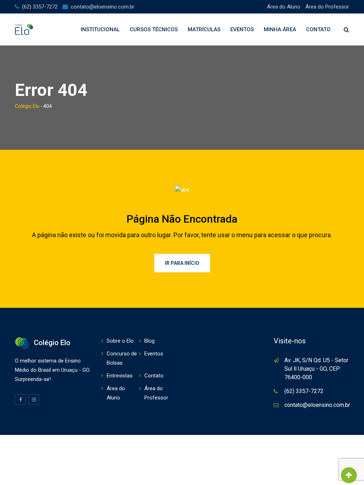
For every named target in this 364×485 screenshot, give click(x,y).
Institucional (100, 29)
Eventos (242, 29)
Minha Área (280, 29)
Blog (149, 341)
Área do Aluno (283, 7)
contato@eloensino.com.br (102, 7)
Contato (318, 29)
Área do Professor (327, 7)
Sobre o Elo (120, 341)
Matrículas (204, 29)
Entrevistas (120, 375)
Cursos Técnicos (154, 29)
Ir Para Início (182, 263)
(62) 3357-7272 (40, 7)
